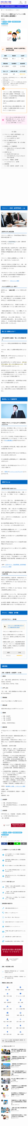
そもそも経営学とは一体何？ (13, 138)
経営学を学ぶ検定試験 (12, 136)
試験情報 (6, 164)
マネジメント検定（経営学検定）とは (14, 134)
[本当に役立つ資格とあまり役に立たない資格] (6, 2)
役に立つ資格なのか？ (10, 140)
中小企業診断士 (9, 440)
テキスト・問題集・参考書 (11, 159)
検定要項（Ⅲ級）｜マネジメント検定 (15, 786)
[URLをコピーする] (24, 843)
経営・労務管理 (4, 23)
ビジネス (5, 836)
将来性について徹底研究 (10, 146)
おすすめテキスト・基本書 (13, 161)
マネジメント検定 (14, 280)
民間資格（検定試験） (16, 21)
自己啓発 (4, 21)
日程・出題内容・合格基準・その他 (15, 165)
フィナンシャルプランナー (16, 471)
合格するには (7, 152)
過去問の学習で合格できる (13, 154)
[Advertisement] (14, 187)
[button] (4, 843)
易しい (9, 21)
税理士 (6, 471)
